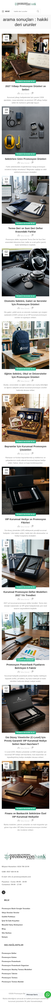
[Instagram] (3, 892)
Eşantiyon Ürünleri (25, 660)
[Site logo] (25, 4)
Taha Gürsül (24, 94)
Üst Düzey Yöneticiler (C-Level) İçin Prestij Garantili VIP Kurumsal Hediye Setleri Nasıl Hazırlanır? (25, 740)
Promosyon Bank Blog (25, 81)
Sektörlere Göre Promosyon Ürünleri (25, 159)
